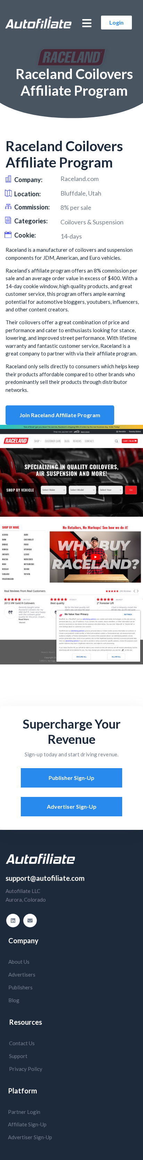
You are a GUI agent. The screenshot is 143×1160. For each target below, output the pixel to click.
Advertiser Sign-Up (30, 1137)
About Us (19, 962)
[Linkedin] (13, 920)
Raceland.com (79, 178)
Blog (13, 1000)
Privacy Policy (25, 1069)
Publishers (20, 987)
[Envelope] (30, 920)
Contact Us (22, 1043)
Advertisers (21, 974)
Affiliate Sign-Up (27, 1124)
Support (18, 1056)
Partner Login (24, 1112)
